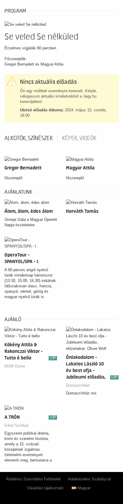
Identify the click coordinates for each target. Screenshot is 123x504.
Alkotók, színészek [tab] (28, 138)
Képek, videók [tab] (79, 138)
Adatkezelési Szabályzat (89, 479)
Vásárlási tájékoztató (45, 488)
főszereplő (13, 178)
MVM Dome (14, 366)
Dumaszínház (78, 385)
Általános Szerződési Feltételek (33, 479)
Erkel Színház (16, 425)
